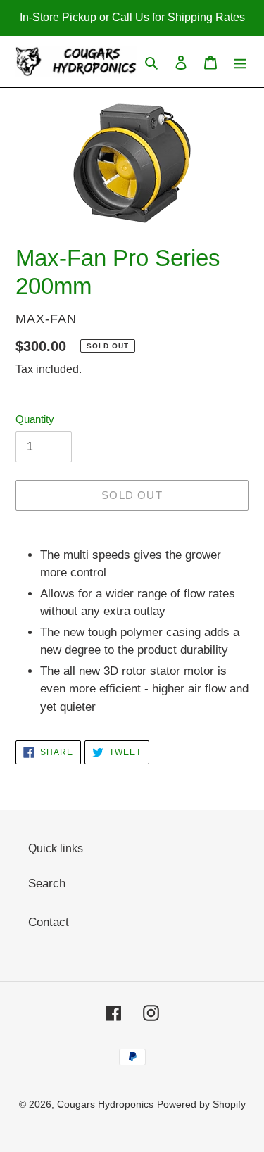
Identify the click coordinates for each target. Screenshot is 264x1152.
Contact (48, 922)
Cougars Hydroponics (105, 1104)
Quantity (34, 419)
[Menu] (240, 62)
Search (46, 883)
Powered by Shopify (201, 1104)
